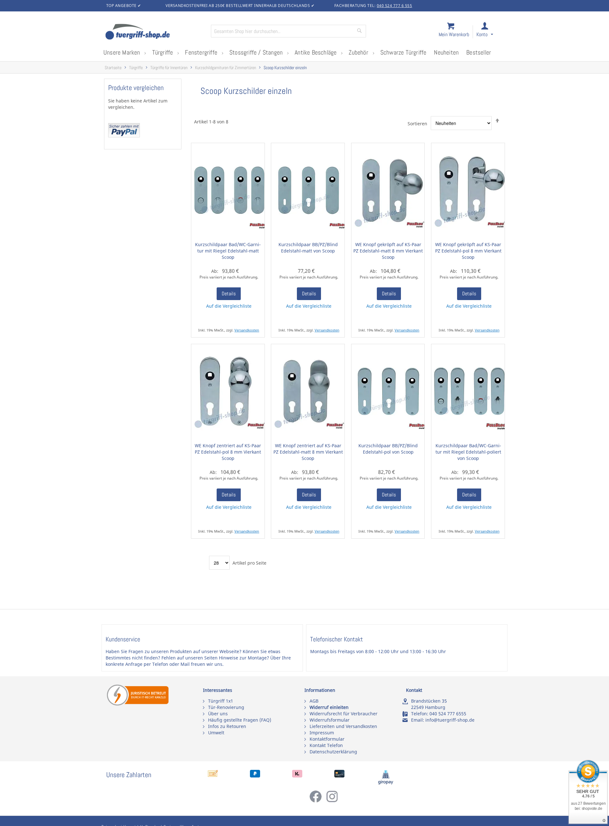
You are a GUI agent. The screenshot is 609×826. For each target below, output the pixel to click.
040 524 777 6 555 (394, 5)
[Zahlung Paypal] (255, 776)
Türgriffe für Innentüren (168, 67)
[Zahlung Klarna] (297, 776)
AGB (314, 701)
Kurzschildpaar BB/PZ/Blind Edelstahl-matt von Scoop (308, 247)
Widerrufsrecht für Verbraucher (343, 714)
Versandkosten (246, 330)
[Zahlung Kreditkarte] (339, 776)
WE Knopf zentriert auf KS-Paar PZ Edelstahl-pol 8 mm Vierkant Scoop (228, 451)
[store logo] (155, 32)
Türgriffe (136, 67)
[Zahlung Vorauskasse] (213, 776)
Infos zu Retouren (227, 726)
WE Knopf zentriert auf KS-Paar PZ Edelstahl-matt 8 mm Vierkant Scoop (308, 451)
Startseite (113, 67)
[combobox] (288, 31)
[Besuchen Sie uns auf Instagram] (332, 801)
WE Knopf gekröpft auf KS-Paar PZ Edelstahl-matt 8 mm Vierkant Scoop (388, 250)
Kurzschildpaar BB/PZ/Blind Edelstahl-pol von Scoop (388, 448)
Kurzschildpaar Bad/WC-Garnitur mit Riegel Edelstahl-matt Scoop (228, 250)
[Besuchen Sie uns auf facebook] (317, 801)
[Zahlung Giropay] (385, 783)
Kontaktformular (327, 739)
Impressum (322, 733)
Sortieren (417, 123)
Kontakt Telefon (326, 745)
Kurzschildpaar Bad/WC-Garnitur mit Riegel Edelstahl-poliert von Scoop (468, 451)
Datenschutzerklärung (333, 752)
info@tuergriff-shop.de (450, 720)
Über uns (218, 714)
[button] (490, 32)
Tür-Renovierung (226, 707)
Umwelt (216, 733)
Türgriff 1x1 (220, 701)
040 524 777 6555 (447, 714)
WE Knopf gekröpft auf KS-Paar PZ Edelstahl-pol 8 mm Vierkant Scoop (468, 250)
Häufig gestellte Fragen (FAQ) (239, 720)
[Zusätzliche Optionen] (124, 136)
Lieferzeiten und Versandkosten (343, 726)
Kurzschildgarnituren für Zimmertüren (225, 67)
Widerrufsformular (330, 720)
